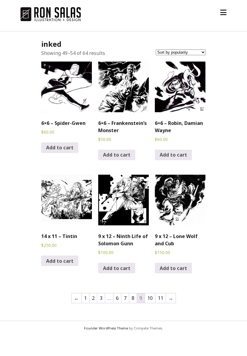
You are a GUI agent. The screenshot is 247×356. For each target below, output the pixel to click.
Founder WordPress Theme (106, 328)
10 (150, 298)
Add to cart (59, 147)
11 (160, 298)
